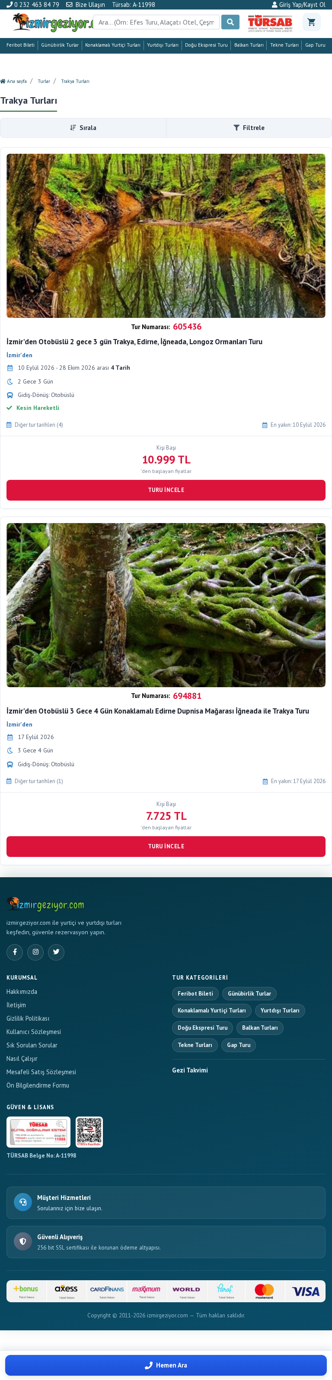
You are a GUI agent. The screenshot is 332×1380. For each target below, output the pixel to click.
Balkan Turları (249, 45)
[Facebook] (14, 952)
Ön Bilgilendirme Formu (37, 1085)
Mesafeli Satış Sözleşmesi (41, 1072)
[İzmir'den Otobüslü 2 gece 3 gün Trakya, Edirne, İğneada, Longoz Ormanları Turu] (166, 236)
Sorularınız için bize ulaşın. (69, 1208)
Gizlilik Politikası (27, 1018)
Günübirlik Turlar (60, 45)
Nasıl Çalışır (22, 1058)
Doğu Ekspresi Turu (206, 45)
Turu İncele (166, 490)
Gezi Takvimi (190, 1070)
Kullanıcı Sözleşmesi (33, 1032)
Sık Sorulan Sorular (31, 1045)
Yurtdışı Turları (163, 45)
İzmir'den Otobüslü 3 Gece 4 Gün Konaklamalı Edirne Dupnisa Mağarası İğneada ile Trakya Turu (157, 711)
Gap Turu (315, 45)
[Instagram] (35, 952)
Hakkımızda (21, 991)
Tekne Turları (284, 45)
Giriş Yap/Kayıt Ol (302, 5)
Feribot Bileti (20, 45)
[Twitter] (56, 952)
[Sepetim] (312, 22)
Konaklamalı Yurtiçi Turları (112, 45)
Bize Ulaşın (90, 4)
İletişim (16, 1005)
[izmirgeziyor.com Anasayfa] (45, 903)
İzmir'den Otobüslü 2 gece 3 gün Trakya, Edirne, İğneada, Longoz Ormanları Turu (134, 341)
